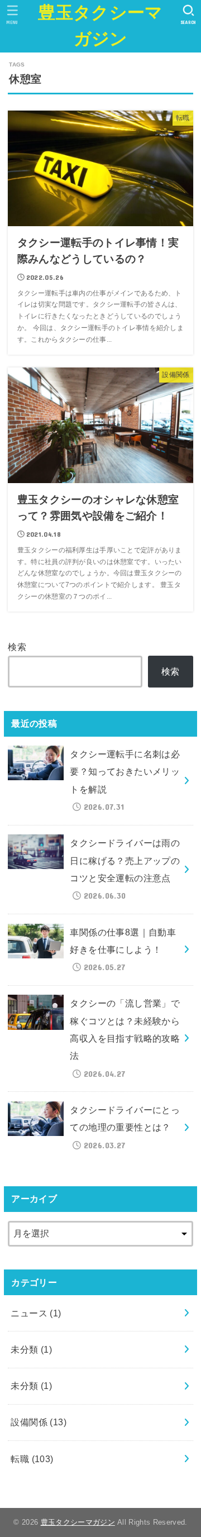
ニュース (36, 1313)
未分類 (31, 1349)
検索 (17, 647)
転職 (32, 1459)
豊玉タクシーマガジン (100, 26)
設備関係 (38, 1422)
